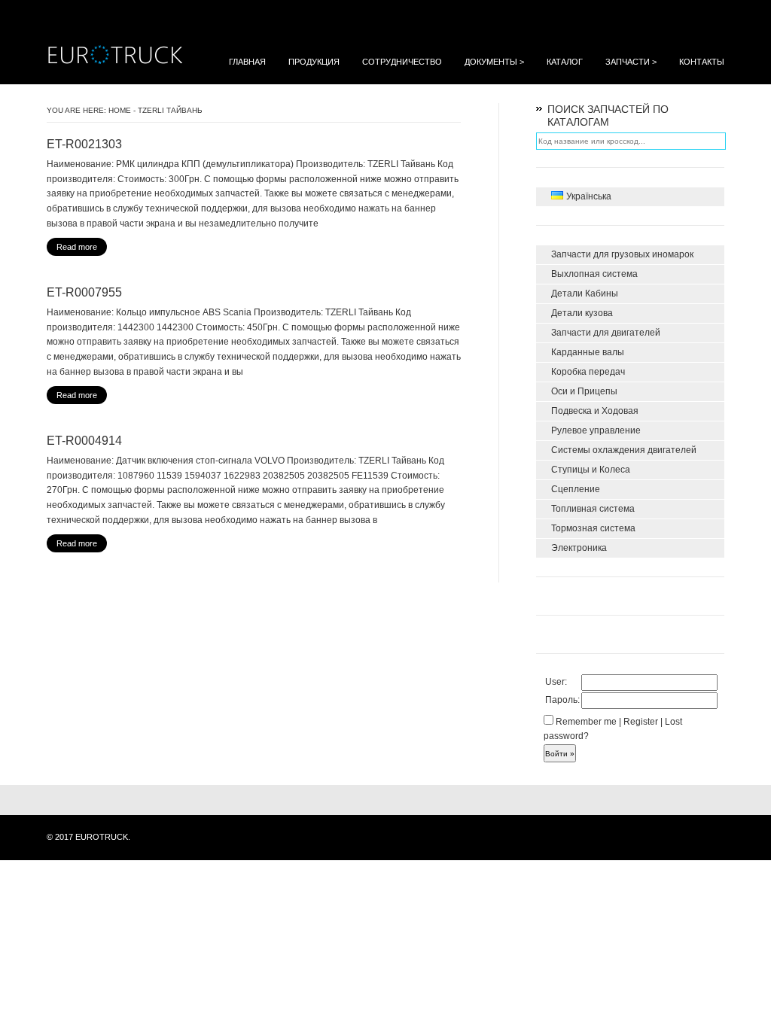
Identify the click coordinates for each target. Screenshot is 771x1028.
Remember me (585, 721)
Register (640, 721)
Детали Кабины (584, 293)
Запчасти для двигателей (605, 332)
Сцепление (575, 489)
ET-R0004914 (84, 440)
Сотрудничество (402, 61)
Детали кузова (582, 313)
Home (119, 110)
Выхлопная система (594, 274)
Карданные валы (587, 352)
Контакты (701, 61)
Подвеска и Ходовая (594, 411)
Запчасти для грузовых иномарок (622, 254)
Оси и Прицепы (584, 391)
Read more (76, 246)
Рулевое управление (596, 430)
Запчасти (631, 61)
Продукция (314, 61)
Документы (494, 61)
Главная (247, 61)
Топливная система (593, 508)
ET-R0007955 (84, 292)
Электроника (579, 548)
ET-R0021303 (84, 144)
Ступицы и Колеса (590, 469)
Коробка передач (588, 371)
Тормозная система (593, 528)
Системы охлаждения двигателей (623, 450)
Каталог (565, 61)
